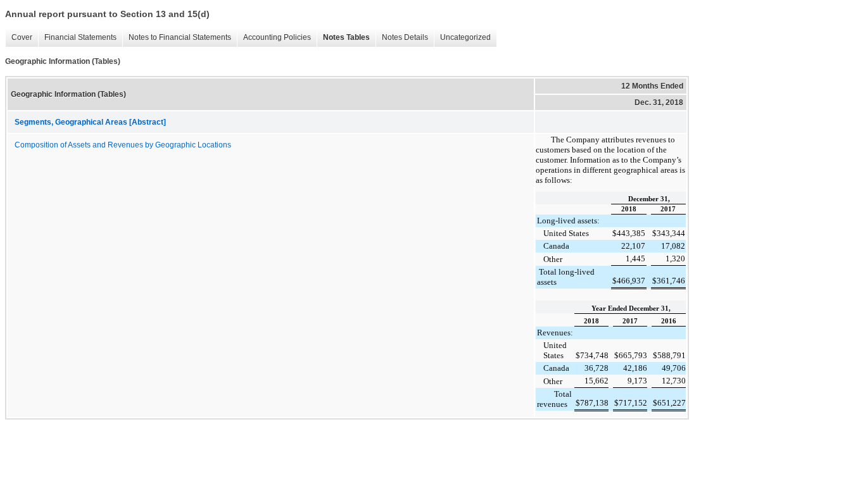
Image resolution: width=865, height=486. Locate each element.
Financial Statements (77, 37)
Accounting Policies (274, 37)
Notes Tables (343, 37)
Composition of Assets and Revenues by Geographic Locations (123, 145)
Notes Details (402, 37)
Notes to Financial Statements (176, 37)
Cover (18, 37)
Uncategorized (462, 37)
